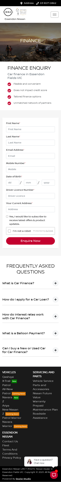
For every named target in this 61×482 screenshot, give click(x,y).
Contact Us (10, 441)
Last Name (13, 136)
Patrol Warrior (11, 418)
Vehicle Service (43, 381)
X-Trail (6, 381)
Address (29, 3)
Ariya (5, 405)
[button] (54, 14)
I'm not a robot (22, 231)
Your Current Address (19, 203)
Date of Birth (14, 176)
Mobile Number (15, 163)
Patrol (6, 385)
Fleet (5, 445)
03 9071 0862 (48, 3)
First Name (13, 123)
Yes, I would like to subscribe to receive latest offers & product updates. (27, 220)
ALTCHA (49, 231)
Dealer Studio (23, 479)
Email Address (15, 150)
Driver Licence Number (20, 190)
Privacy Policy (11, 458)
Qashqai (8, 377)
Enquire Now (30, 241)
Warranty (39, 401)
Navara (7, 397)
